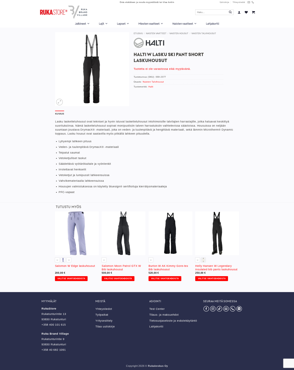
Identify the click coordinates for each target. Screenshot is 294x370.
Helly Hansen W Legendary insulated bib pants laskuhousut (216, 267)
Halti (150, 86)
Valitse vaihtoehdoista (71, 279)
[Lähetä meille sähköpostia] (249, 2)
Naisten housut (179, 33)
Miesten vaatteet (149, 23)
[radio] (63, 260)
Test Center (157, 308)
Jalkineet (80, 23)
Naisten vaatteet (182, 23)
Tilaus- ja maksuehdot (164, 314)
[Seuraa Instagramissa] (213, 309)
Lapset (121, 23)
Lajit (101, 23)
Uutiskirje (224, 2)
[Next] (239, 249)
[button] (239, 12)
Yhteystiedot (239, 2)
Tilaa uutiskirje (105, 326)
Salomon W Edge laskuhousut (75, 265)
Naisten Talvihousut (204, 33)
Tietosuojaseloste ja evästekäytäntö (173, 320)
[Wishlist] (246, 12)
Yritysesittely (104, 320)
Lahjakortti (212, 23)
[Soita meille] (253, 2)
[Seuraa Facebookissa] (206, 309)
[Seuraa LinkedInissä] (239, 309)
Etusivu (138, 33)
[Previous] (55, 249)
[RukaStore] (64, 12)
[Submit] (230, 12)
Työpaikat (101, 314)
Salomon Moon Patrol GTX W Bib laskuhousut (121, 267)
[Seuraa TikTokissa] (219, 309)
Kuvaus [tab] (59, 114)
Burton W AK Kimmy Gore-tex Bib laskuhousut (168, 267)
